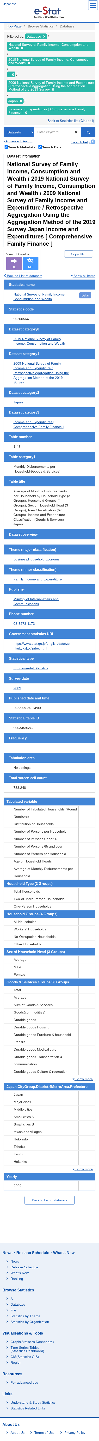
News (15, 1261)
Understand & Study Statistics (33, 1402)
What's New (20, 1273)
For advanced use (24, 1382)
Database (18, 1304)
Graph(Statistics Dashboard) (32, 1341)
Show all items (84, 275)
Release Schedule (24, 1267)
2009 (17, 688)
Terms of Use (44, 1432)
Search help (81, 142)
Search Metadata (21, 147)
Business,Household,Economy (36, 559)
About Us (18, 1432)
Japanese (9, 4)
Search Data (52, 147)
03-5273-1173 (24, 623)
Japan (18, 402)
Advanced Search (18, 141)
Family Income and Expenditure (37, 579)
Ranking (17, 1278)
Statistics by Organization (30, 1321)
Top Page (14, 26)
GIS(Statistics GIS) (25, 1356)
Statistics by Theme (25, 1316)
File (13, 1310)
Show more (83, 1079)
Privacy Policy (74, 1432)
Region (16, 1362)
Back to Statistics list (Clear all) (71, 121)
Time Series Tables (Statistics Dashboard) (27, 1349)
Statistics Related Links (28, 1408)
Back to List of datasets (24, 275)
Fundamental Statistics (30, 668)
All (12, 1298)
